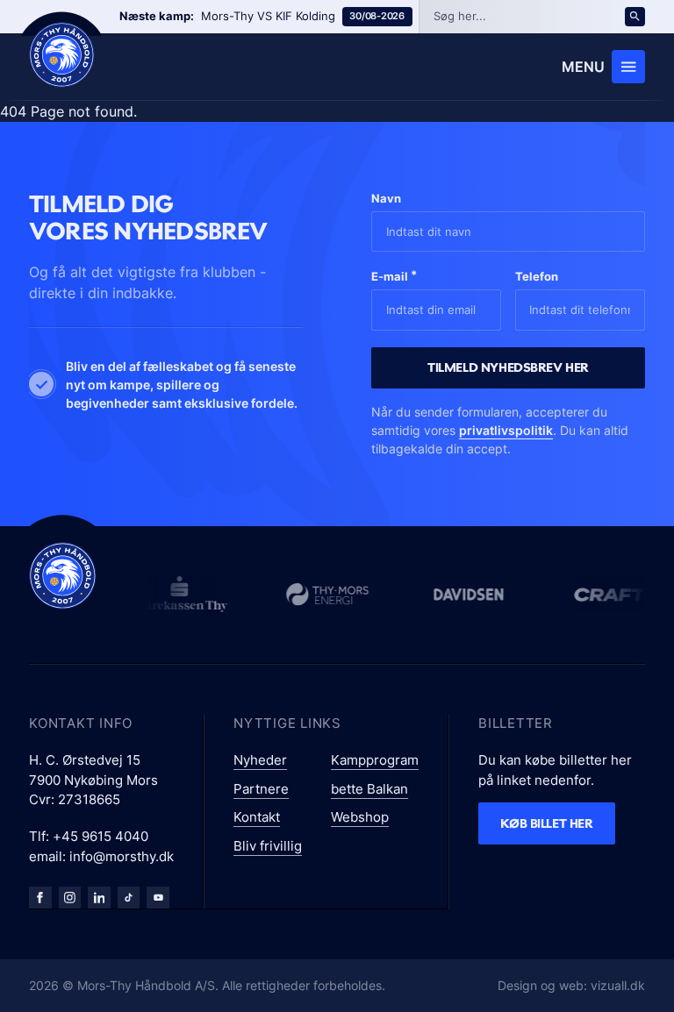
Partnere (261, 788)
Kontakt (256, 817)
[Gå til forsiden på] (62, 55)
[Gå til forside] (63, 575)
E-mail (394, 275)
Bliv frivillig (267, 845)
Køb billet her (546, 823)
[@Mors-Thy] (158, 898)
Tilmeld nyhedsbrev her (508, 367)
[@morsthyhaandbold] (129, 898)
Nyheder (260, 760)
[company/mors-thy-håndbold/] (99, 898)
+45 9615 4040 (100, 836)
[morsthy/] (70, 898)
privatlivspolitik (506, 430)
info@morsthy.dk (121, 856)
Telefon (536, 276)
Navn (386, 198)
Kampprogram (375, 760)
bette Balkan (369, 788)
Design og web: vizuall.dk (571, 985)
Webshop (360, 817)
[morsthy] (40, 898)
